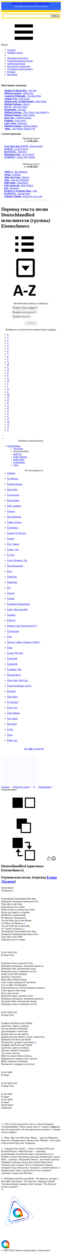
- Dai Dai (20, 90)
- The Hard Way (22, 96)
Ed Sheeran (12, 478)
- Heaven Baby (23, 146)
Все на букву (34, 748)
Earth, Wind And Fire (17, 609)
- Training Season (17, 117)
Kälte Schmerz (20, 457)
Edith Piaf (12, 576)
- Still (20, 191)
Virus (15, 465)
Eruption (11, 615)
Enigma (11, 511)
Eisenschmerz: (14, 446)
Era (9, 587)
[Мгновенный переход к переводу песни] (24, 277)
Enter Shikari (13, 713)
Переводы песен (21, 787)
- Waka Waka (25, 101)
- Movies (16, 177)
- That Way (15, 151)
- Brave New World (19, 157)
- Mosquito (11, 188)
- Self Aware (17, 98)
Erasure (10, 593)
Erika (9, 647)
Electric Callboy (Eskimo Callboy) (23, 642)
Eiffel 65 (11, 620)
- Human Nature (20, 126)
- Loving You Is (16, 149)
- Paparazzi (15, 123)
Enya (9, 571)
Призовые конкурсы (17, 58)
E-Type (10, 555)
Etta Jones (12, 724)
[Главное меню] (23, 42)
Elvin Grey (12, 707)
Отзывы (11, 71)
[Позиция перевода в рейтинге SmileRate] (54, 859)
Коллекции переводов (18, 66)
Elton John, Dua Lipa (17, 680)
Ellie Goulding (14, 506)
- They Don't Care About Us (26, 112)
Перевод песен (14, 52)
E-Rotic (11, 598)
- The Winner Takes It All (19, 128)
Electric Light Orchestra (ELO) (22, 626)
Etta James (12, 696)
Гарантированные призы (20, 61)
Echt (9, 636)
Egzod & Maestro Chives (19, 685)
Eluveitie (11, 691)
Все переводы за (32, 200)
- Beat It (17, 104)
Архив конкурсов (16, 63)
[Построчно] (23, 836)
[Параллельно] (23, 813)
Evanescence (13, 495)
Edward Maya (14, 675)
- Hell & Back (18, 185)
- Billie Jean (18, 93)
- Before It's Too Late (23, 196)
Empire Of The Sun (16, 533)
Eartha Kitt (12, 664)
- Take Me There (16, 107)
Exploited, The (14, 669)
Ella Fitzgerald (14, 516)
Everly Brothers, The (17, 560)
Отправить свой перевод (20, 69)
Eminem (11, 473)
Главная (11, 50)
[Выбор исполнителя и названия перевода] (24, 254)
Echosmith (12, 658)
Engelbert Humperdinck (18, 604)
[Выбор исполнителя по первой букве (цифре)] (24, 300)
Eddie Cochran (14, 522)
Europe (10, 538)
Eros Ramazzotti (15, 566)
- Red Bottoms (15, 172)
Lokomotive (19, 462)
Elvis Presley (13, 500)
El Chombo (12, 702)
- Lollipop (12, 174)
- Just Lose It (15, 120)
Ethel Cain (12, 740)
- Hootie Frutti (17, 193)
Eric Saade (12, 718)
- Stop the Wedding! (16, 180)
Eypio (10, 729)
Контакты (12, 74)
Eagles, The (13, 549)
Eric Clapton (13, 544)
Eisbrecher (12, 582)
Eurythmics (12, 527)
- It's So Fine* (19, 154)
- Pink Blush (16, 182)
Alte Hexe (18, 448)
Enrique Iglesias (14, 484)
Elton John (12, 489)
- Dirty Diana (19, 115)
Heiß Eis (17, 454)
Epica (10, 735)
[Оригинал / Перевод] (23, 859)
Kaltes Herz (19, 459)
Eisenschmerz (45, 787)
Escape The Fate (15, 653)
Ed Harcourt (13, 631)
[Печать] (49, 859)
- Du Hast (15, 109)
